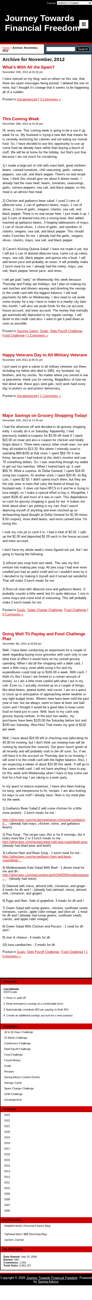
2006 (7, 1210)
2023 (7, 1114)
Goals (7, 1065)
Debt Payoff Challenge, (66, 331)
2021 (7, 1126)
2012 (7, 1176)
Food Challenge (13, 1054)
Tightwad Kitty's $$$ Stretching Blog (25, 1234)
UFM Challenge (13, 1094)
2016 (7, 1154)
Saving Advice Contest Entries (22, 1077)
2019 (7, 1137)
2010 (7, 1188)
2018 (7, 1143)
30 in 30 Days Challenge (18, 1032)
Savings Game (13, 1082)
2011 (7, 1182)
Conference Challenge (17, 1043)
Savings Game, (28, 331)
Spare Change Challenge (19, 1088)
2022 (7, 1120)
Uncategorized (13, 1099)
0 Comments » (12, 614)
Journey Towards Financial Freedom (52, 1278)
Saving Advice (48, 1281)
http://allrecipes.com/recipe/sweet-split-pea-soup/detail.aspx (45, 842)
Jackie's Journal (14, 1239)
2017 (7, 1148)
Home (6, 47)
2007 (7, 1205)
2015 (7, 1159)
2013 (7, 1171)
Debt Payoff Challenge (17, 1048)
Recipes (9, 1071)
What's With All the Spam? (28, 67)
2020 (7, 1131)
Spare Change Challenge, (45, 610)
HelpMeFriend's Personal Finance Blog (27, 1225)
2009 (7, 1193)
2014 (7, 1165)
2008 (7, 1199)
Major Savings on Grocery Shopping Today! (44, 415)
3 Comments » (50, 99)
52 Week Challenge (15, 1037)
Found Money (12, 1060)
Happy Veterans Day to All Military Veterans (44, 355)
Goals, (44, 331)
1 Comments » (37, 335)
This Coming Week (20, 119)
